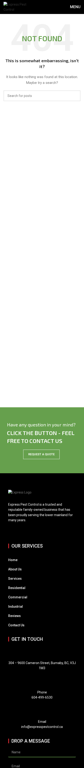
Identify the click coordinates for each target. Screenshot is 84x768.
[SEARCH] (75, 95)
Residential (16, 588)
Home (13, 560)
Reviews (14, 616)
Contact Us (16, 625)
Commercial (17, 597)
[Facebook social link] (11, 531)
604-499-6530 (42, 697)
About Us (15, 569)
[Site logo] (16, 7)
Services (15, 578)
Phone (42, 692)
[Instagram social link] (17, 531)
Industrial (15, 606)
